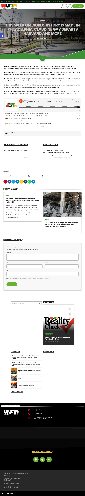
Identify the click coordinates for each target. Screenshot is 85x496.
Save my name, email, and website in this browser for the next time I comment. (29, 279)
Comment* (9, 252)
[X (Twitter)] (51, 1)
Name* (8, 263)
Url (7, 270)
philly (32, 176)
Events (19, 378)
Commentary (49, 334)
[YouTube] (49, 1)
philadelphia (24, 176)
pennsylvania (15, 176)
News (7, 195)
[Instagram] (62, 1)
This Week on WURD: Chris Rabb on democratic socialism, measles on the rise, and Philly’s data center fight (22, 200)
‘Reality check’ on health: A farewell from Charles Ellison (57, 338)
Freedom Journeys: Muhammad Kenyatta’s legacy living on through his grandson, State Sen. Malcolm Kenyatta (25, 357)
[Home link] (9, 6)
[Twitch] (53, 1)
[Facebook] (64, 1)
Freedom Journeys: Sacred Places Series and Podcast (29, 371)
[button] (2, 35)
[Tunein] (55, 1)
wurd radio (39, 176)
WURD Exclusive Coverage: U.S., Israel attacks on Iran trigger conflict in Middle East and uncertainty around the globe (61, 224)
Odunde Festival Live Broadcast (26, 385)
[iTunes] (60, 1)
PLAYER (78, 6)
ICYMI (42, 20)
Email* (46, 263)
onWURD (6, 176)
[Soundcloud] (57, 1)
